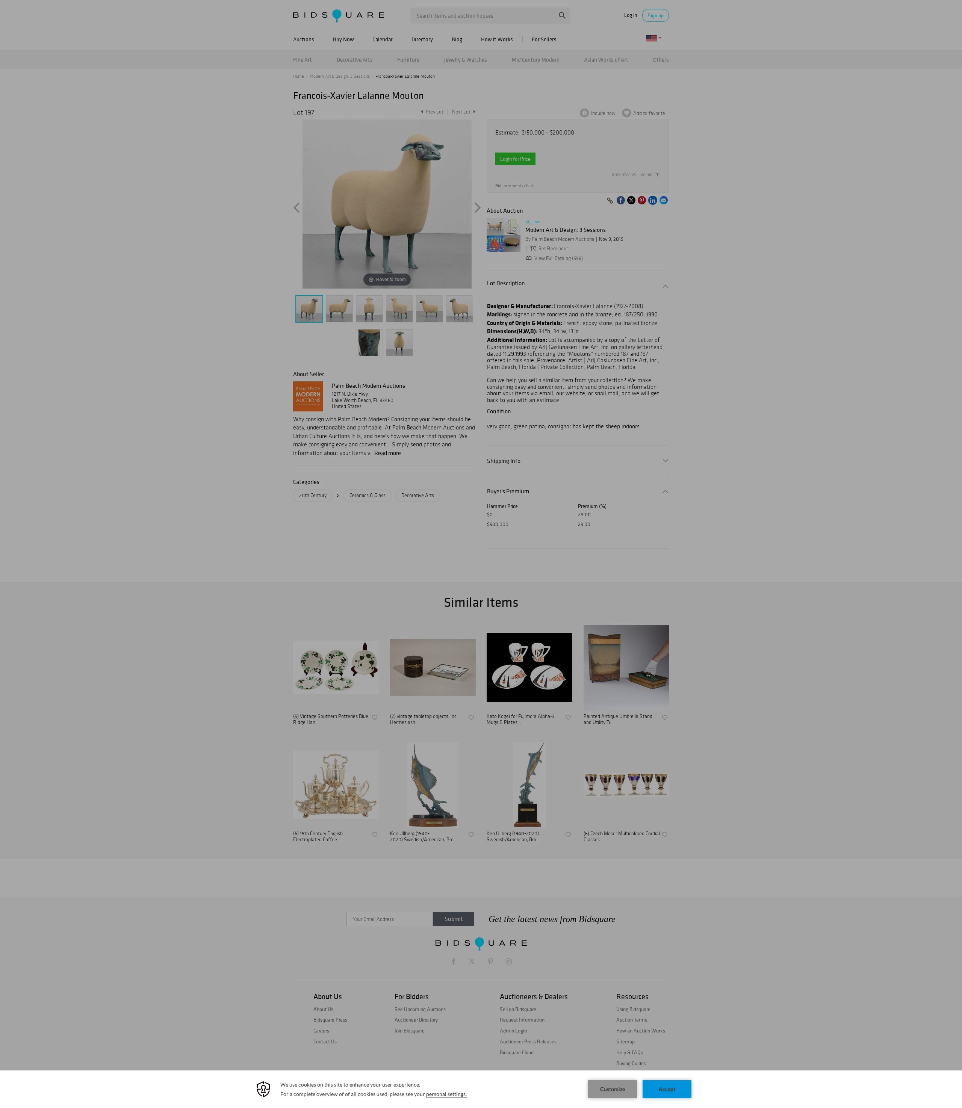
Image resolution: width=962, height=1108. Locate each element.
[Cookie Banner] (481, 1089)
